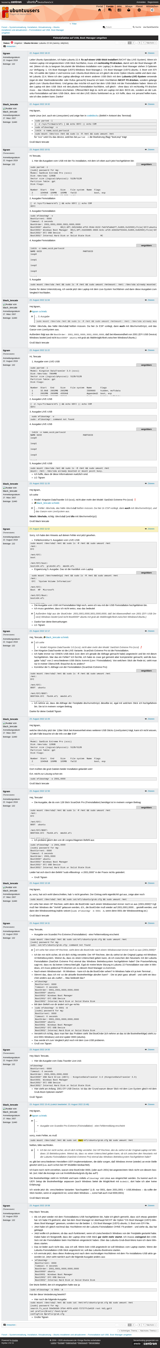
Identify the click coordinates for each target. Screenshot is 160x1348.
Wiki (119, 6)
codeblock (92, 115)
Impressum (83, 1343)
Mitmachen (152, 6)
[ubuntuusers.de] (21, 13)
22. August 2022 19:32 (40, 104)
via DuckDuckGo (150, 27)
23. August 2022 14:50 (40, 1049)
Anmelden (141, 2)
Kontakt (61, 1343)
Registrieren (153, 2)
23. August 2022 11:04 (40, 300)
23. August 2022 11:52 (40, 529)
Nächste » (151, 43)
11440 (14, 122)
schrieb (43, 311)
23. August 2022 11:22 (40, 350)
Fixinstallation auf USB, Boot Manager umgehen (110, 1335)
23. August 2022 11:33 (40, 483)
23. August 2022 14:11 (40, 923)
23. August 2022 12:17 (40, 631)
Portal (99, 6)
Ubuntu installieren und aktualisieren (69, 1335)
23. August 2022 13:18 (40, 883)
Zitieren (151, 53)
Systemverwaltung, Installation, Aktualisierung (30, 27)
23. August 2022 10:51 (40, 149)
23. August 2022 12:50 (40, 791)
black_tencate (10, 104)
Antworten (10, 46)
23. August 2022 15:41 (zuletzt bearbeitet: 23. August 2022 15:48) (59, 1104)
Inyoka (15, 1340)
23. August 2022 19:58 (40, 1205)
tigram (6, 53)
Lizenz (53, 1343)
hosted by (6, 2)
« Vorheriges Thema (128, 1330)
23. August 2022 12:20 (40, 719)
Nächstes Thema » (148, 1330)
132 (13, 64)
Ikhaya (128, 6)
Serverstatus (94, 1343)
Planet (139, 6)
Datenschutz (71, 1343)
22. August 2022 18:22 (40, 53)
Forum (109, 6)
